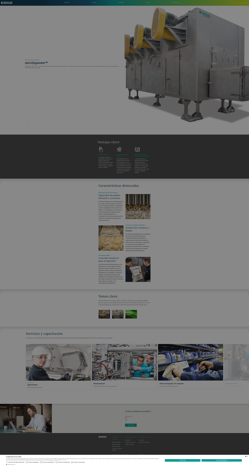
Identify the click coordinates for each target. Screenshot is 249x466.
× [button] (247, 456)
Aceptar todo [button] (183, 460)
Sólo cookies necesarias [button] (221, 460)
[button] (83, 464)
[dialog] (124, 460)
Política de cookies (63, 459)
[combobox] (245, 456)
